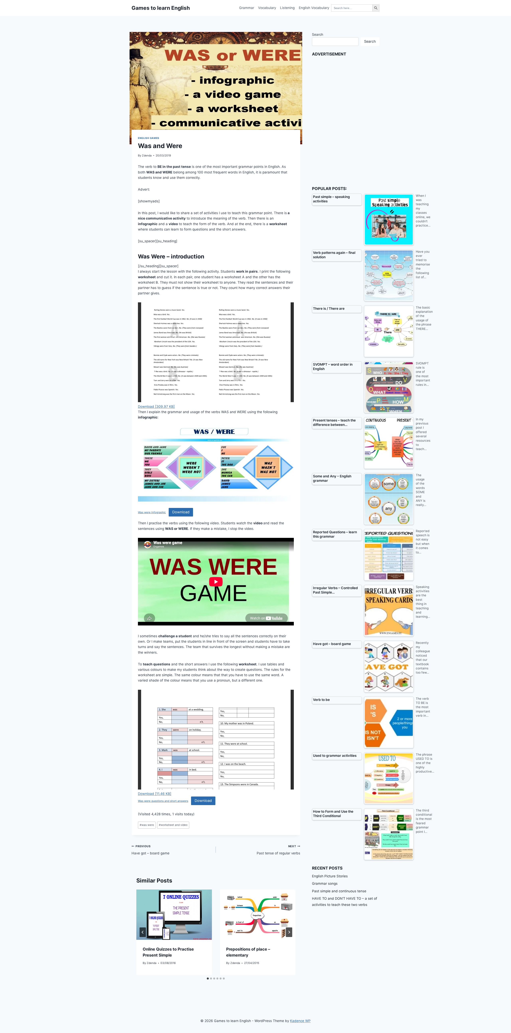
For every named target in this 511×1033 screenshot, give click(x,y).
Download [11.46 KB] (154, 794)
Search (317, 35)
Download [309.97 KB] (156, 407)
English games (148, 138)
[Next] (289, 932)
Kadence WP (300, 1021)
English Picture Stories (330, 876)
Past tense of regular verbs (278, 850)
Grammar (246, 8)
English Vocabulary (314, 8)
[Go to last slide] (143, 932)
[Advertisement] (342, 119)
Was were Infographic (152, 512)
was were (147, 824)
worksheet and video (173, 824)
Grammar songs (325, 884)
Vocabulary (267, 8)
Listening (287, 8)
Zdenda (147, 155)
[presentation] (174, 915)
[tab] (208, 979)
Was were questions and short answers (163, 800)
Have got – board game (150, 850)
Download (180, 512)
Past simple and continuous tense (339, 891)
